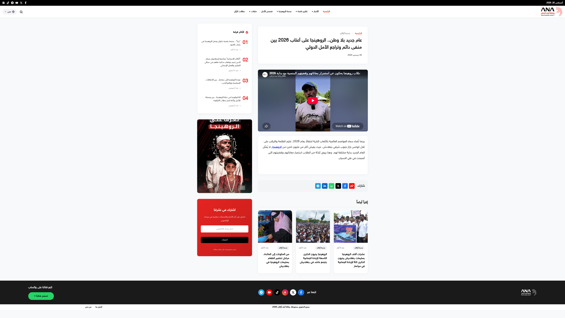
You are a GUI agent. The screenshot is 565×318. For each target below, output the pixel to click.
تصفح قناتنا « (41, 296)
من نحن (88, 307)
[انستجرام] (3, 3)
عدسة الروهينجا (285, 11)
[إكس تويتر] (21, 3)
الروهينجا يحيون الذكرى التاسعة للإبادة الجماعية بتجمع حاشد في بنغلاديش (313, 258)
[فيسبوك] (25, 3)
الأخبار (316, 11)
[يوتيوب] (16, 3)
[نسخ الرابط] (352, 186)
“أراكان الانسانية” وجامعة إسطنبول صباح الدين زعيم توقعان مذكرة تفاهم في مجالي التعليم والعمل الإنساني (222, 62)
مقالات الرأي (239, 11)
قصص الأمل (266, 11)
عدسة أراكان (345, 33)
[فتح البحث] (21, 12)
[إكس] (293, 292)
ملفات (254, 11)
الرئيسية (326, 11)
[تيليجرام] (12, 3)
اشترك (225, 239)
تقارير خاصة (303, 11)
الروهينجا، (276, 147)
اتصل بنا (98, 307)
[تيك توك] (8, 3)
